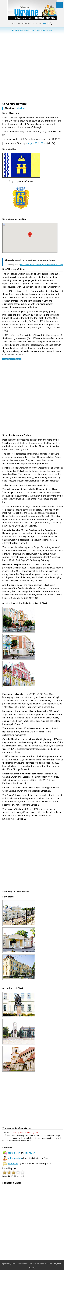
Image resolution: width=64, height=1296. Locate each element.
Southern (40, 30)
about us (25, 23)
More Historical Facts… (12, 359)
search (46, 23)
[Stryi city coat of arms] (21, 211)
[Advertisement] (32, 67)
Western (23, 30)
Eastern (49, 30)
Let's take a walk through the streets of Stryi (41, 264)
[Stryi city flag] (21, 177)
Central (31, 30)
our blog (16, 23)
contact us (36, 23)
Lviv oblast (21, 108)
